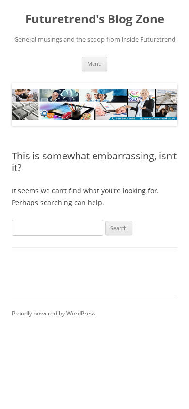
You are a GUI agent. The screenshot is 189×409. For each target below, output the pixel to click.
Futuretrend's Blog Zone (94, 19)
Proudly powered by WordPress (54, 313)
